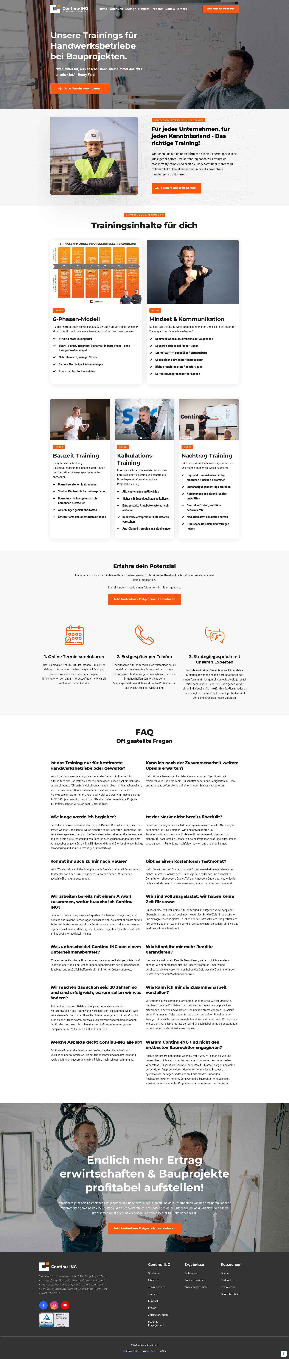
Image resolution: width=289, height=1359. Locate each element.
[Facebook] (43, 1305)
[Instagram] (54, 1305)
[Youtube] (65, 1305)
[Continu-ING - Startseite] (69, 9)
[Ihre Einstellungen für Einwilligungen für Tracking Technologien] (284, 1354)
